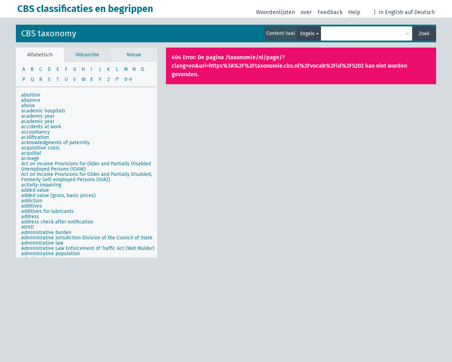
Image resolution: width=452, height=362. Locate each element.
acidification (35, 137)
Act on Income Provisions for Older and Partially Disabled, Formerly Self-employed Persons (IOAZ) (86, 177)
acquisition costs (40, 148)
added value (35, 190)
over (306, 12)
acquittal (31, 153)
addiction (31, 201)
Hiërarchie (87, 55)
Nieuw (134, 55)
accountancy (35, 132)
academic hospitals (43, 111)
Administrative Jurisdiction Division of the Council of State (87, 238)
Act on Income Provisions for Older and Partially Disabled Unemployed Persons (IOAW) (86, 166)
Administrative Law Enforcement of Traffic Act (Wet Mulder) (88, 248)
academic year (37, 116)
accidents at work (41, 127)
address (30, 217)
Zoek (424, 34)
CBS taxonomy (48, 33)
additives (31, 206)
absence (30, 100)
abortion (30, 95)
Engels (307, 34)
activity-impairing (41, 185)
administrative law (42, 243)
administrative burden (46, 232)
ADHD (27, 227)
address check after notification (57, 222)
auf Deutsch (420, 12)
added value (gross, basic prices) (58, 195)
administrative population (50, 254)
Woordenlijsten (275, 12)
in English (391, 12)
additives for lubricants (47, 211)
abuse (28, 106)
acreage (30, 158)
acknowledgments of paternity (55, 143)
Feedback (330, 12)
